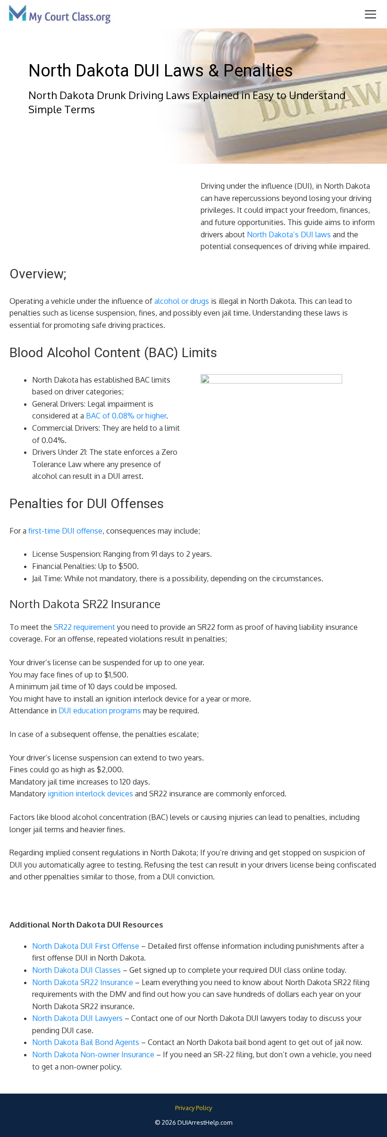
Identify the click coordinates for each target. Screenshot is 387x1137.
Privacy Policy (193, 1108)
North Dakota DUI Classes (76, 970)
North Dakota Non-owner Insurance (93, 1054)
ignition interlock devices (90, 793)
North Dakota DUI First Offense (85, 946)
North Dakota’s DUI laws (289, 234)
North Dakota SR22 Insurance (82, 982)
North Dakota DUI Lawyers (77, 1018)
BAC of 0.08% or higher (126, 415)
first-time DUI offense (65, 530)
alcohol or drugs (181, 301)
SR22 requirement (84, 627)
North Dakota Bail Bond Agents (85, 1042)
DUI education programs (100, 710)
